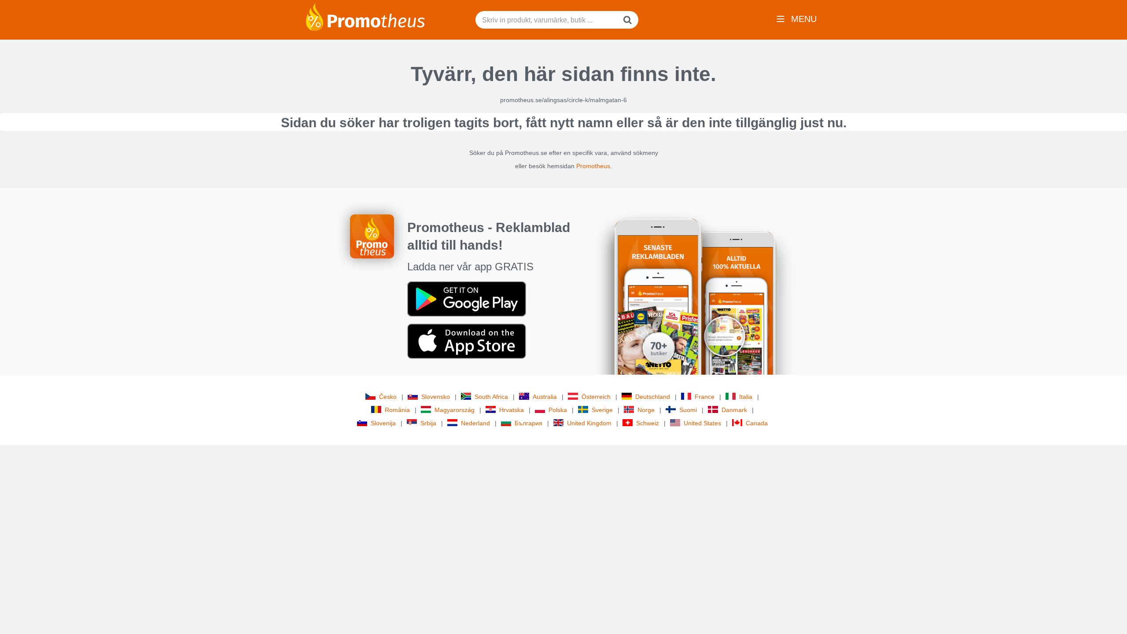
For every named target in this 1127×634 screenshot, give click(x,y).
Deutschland (652, 396)
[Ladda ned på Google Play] (466, 298)
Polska (558, 409)
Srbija (428, 423)
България (528, 423)
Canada (757, 423)
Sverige (602, 409)
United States (702, 423)
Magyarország (455, 409)
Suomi (688, 409)
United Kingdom (589, 423)
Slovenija (383, 423)
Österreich (596, 396)
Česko (388, 396)
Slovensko (435, 396)
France (705, 396)
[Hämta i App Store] (466, 340)
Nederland (475, 423)
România (397, 409)
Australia (545, 396)
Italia (745, 396)
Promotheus (593, 166)
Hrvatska (511, 409)
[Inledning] (365, 16)
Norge (646, 409)
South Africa (491, 396)
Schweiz (647, 423)
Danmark (734, 409)
